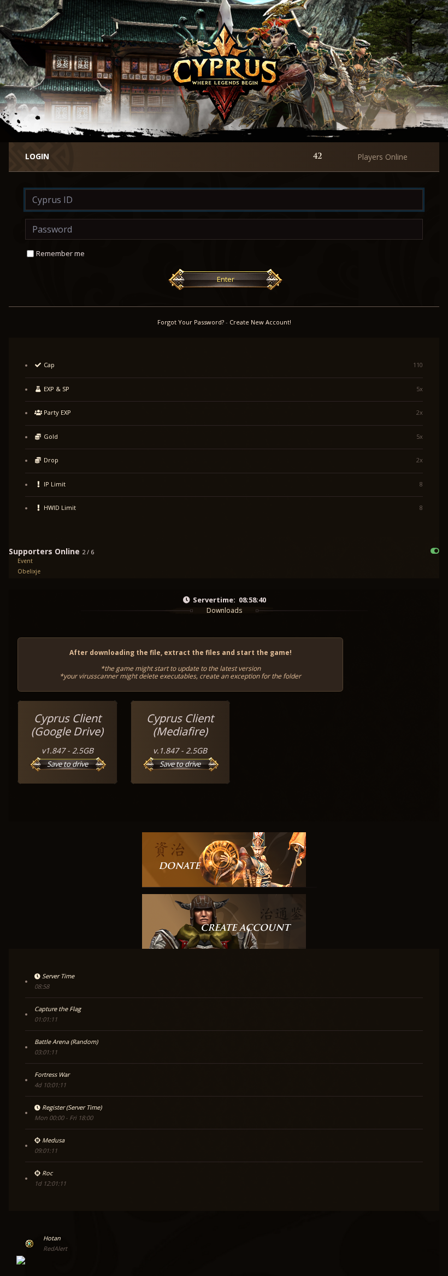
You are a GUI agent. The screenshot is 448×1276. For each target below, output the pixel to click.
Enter (225, 279)
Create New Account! (260, 322)
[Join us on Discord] (20, 1260)
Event (25, 561)
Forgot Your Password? (190, 322)
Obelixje (28, 571)
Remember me (60, 253)
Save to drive (67, 764)
